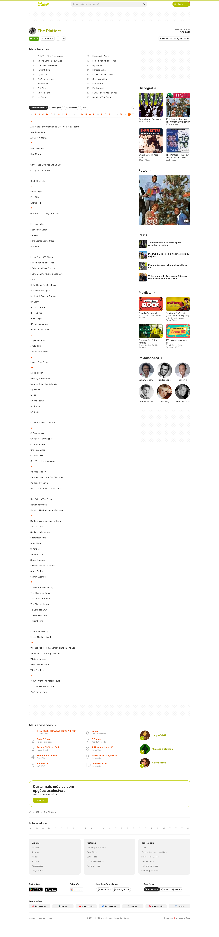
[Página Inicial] (30, 812)
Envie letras (92, 857)
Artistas (35, 852)
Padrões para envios (150, 870)
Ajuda (143, 848)
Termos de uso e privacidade (154, 852)
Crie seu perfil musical (96, 848)
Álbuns (35, 857)
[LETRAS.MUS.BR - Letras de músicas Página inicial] (43, 4)
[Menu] (32, 4)
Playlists (35, 861)
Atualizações (37, 866)
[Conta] (187, 4)
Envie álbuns (92, 852)
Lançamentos (37, 870)
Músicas (35, 848)
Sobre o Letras (147, 861)
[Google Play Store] (36, 889)
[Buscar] (144, 4)
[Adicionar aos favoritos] (58, 39)
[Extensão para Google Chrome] (76, 889)
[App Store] (51, 889)
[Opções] (64, 39)
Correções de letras (95, 861)
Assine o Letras (93, 866)
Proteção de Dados (150, 857)
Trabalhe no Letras (149, 866)
